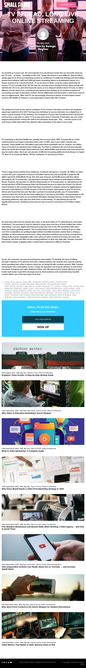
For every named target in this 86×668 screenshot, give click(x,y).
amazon (19, 282)
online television (33, 290)
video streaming (55, 297)
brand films (37, 282)
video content (24, 295)
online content (68, 288)
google (38, 286)
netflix (25, 288)
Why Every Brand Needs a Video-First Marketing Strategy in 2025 (33, 489)
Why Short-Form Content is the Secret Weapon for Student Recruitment (36, 607)
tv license (14, 295)
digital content (40, 284)
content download (27, 284)
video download (37, 295)
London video (67, 286)
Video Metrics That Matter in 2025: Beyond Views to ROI (28, 645)
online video (46, 290)
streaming (25, 293)
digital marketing (53, 284)
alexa (13, 282)
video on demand (64, 295)
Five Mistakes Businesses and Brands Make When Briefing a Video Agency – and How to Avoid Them (43, 528)
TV (77, 293)
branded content (48, 282)
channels (15, 284)
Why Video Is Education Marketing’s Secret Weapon (26, 413)
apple (25, 282)
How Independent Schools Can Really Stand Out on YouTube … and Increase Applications (38, 568)
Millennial (18, 288)
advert (7, 282)
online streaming (19, 290)
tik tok (72, 293)
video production (19, 297)
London (57, 286)
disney (12, 286)
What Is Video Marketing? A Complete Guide (23, 451)
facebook (19, 286)
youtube (66, 297)
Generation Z (29, 286)
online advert (40, 288)
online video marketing (60, 290)
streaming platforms (37, 293)
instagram (46, 286)
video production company (37, 297)
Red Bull (16, 293)
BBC (29, 282)
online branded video (54, 288)
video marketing (50, 295)
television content (62, 293)
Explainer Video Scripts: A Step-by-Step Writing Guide (27, 375)
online (31, 288)
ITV (52, 286)
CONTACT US (66, 5)
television (50, 293)
